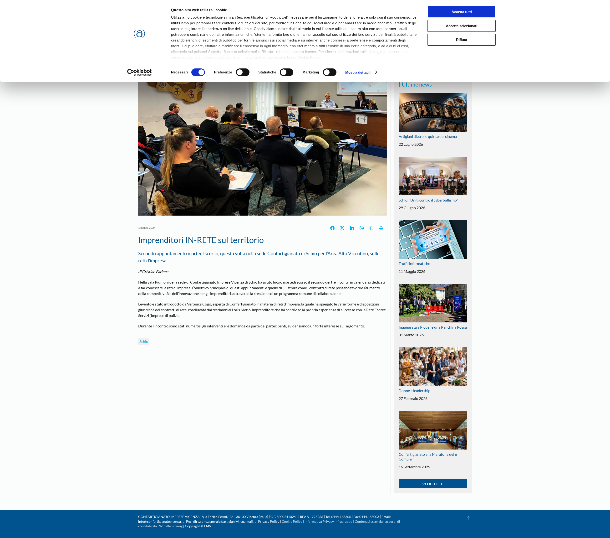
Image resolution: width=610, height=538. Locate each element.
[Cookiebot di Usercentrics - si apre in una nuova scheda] (139, 72)
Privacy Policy (268, 521)
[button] (468, 518)
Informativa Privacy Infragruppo (328, 521)
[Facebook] (332, 228)
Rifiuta (461, 40)
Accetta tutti (462, 12)
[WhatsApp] (361, 228)
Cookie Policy (292, 521)
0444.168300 (341, 517)
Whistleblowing (171, 526)
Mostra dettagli (358, 72)
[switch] (242, 72)
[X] (342, 228)
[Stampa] (381, 228)
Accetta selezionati (461, 26)
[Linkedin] (352, 228)
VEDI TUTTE (432, 483)
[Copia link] (371, 228)
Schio (143, 341)
